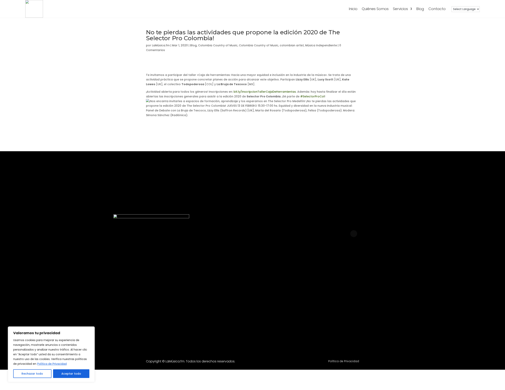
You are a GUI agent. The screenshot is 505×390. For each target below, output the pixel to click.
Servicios (400, 8)
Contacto (437, 8)
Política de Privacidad (52, 364)
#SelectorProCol (312, 96)
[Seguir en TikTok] (394, 280)
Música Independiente (321, 45)
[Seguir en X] (420, 280)
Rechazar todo (32, 374)
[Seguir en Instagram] (286, 280)
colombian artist (292, 45)
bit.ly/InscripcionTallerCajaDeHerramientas (265, 92)
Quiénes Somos (375, 8)
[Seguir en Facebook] (313, 280)
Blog (420, 8)
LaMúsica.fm (161, 45)
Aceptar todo (71, 374)
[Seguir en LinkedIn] (340, 280)
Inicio (353, 8)
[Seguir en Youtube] (367, 280)
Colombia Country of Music (218, 45)
